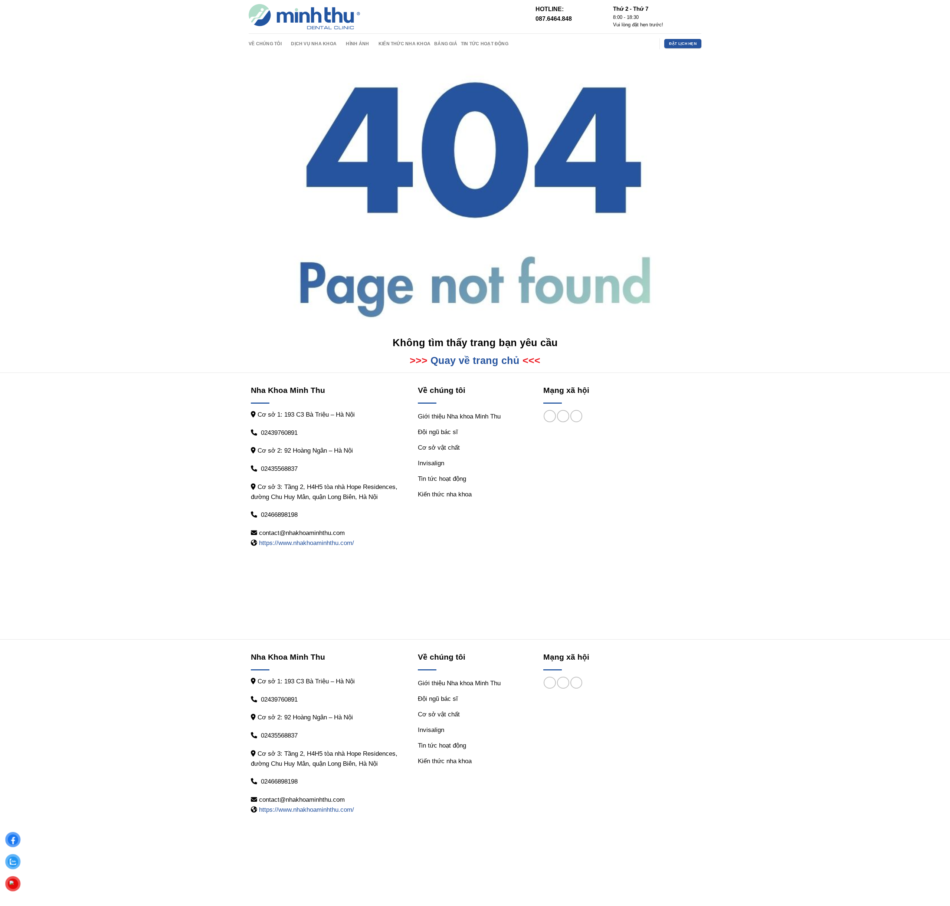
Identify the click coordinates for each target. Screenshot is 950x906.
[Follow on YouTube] (649, 43)
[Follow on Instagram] (639, 43)
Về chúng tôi (265, 43)
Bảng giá (445, 43)
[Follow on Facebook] (629, 43)
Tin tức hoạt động (484, 43)
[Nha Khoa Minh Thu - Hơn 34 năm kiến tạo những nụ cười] (304, 16)
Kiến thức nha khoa (404, 43)
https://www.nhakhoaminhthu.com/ (306, 542)
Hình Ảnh (357, 43)
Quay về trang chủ (475, 360)
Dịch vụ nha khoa (314, 43)
